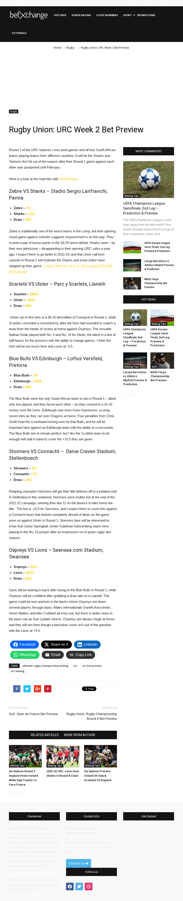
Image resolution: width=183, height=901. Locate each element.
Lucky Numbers (107, 15)
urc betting (18, 671)
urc (75, 665)
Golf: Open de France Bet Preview (33, 714)
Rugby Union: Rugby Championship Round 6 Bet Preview (92, 716)
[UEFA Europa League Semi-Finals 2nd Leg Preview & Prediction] (132, 247)
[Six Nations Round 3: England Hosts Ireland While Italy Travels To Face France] (25, 756)
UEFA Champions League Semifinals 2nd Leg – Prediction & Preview (144, 208)
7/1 (28, 208)
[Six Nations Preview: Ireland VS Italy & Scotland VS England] (100, 756)
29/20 (34, 294)
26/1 (28, 387)
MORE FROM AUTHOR (79, 735)
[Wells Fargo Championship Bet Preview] (132, 283)
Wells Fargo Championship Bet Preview (155, 283)
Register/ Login (131, 3)
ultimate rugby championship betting (46, 665)
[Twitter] (19, 3)
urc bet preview (92, 665)
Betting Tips (17, 765)
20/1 (28, 306)
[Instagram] (12, 3)
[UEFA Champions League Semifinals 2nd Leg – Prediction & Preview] (148, 179)
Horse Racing (81, 15)
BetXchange (68, 179)
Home (57, 48)
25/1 (28, 578)
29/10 (30, 572)
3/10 (33, 567)
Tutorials (19, 33)
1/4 (35, 375)
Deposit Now (166, 3)
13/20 (31, 300)
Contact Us (77, 863)
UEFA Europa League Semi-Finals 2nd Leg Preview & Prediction (157, 247)
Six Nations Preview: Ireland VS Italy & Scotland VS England (97, 776)
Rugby (13, 111)
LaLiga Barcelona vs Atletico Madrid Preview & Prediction (159, 265)
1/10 (31, 214)
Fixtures (60, 15)
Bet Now (150, 3)
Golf (154, 366)
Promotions (146, 15)
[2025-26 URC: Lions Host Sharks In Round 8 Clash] (62, 756)
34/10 (38, 381)
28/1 (28, 219)
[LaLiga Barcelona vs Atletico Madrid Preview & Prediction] (132, 265)
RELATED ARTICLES (45, 735)
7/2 (34, 474)
